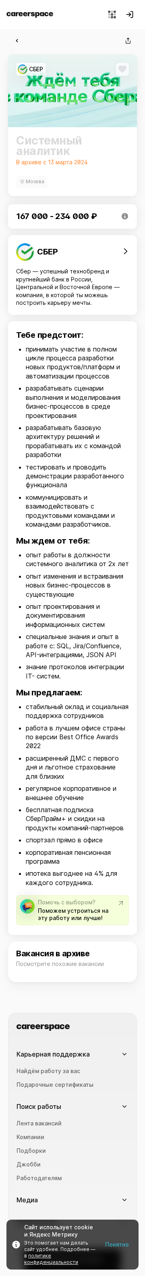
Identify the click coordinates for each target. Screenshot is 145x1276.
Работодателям (39, 1178)
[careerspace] (29, 15)
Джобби (29, 1164)
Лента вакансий (39, 1123)
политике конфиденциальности (51, 1259)
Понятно (117, 1244)
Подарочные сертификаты (55, 1085)
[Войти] (130, 14)
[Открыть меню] (112, 14)
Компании (30, 1137)
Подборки (31, 1151)
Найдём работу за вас (48, 1071)
